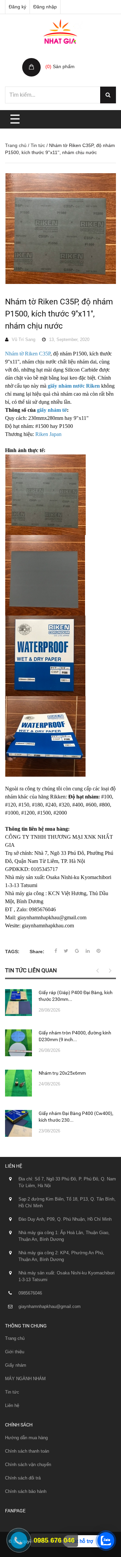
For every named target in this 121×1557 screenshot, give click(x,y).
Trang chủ (16, 145)
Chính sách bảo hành (25, 1491)
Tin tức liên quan (31, 970)
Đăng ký (17, 6)
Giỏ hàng (56, 59)
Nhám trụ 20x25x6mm (62, 1073)
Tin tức (38, 145)
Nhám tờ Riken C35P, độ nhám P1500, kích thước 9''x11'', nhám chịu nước (59, 314)
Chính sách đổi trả (23, 1477)
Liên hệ (12, 1405)
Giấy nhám (15, 1365)
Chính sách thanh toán (27, 1451)
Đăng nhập (45, 6)
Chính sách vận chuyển (28, 1464)
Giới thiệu (14, 1351)
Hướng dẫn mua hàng (26, 1437)
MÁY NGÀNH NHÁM (25, 1378)
